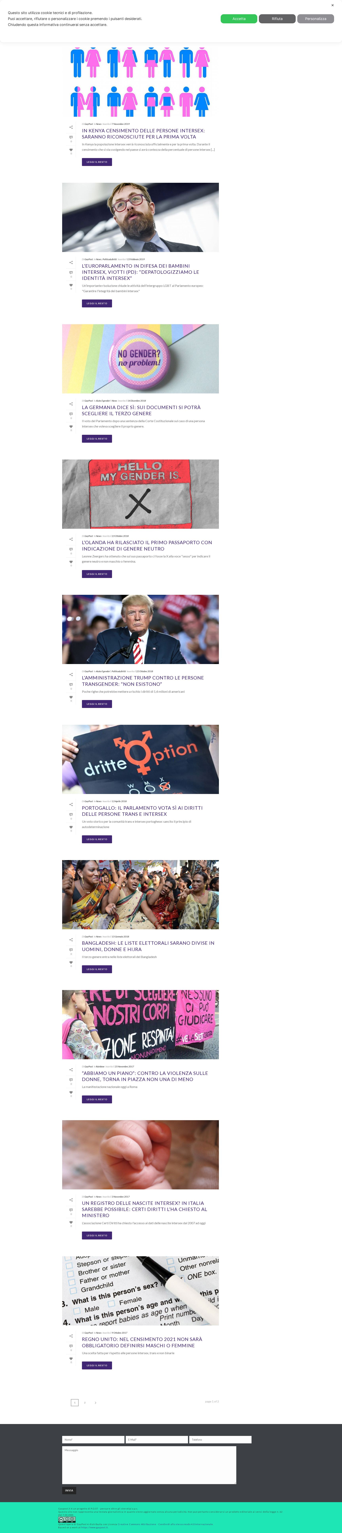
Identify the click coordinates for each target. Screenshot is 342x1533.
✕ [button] (332, 5)
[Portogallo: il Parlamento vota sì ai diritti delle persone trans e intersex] (140, 759)
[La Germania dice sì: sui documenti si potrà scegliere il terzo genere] (140, 358)
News (99, 123)
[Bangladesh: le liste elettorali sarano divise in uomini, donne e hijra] (140, 894)
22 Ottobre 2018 (144, 671)
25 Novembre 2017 (124, 1066)
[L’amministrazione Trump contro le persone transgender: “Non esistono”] (140, 629)
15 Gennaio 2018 (120, 936)
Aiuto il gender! (103, 400)
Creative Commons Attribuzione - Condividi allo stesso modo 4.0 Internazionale (165, 1524)
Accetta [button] (239, 19)
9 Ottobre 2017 (119, 1332)
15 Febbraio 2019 (136, 259)
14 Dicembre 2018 (136, 400)
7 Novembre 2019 (121, 123)
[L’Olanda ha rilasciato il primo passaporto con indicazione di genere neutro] (140, 494)
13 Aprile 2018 (119, 801)
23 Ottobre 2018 (120, 535)
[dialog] (171, 21)
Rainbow (100, 1066)
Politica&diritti (110, 259)
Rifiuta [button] (277, 19)
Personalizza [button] (315, 19)
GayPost (89, 123)
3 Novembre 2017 (121, 1196)
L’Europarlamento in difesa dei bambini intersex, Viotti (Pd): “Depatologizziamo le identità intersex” (140, 272)
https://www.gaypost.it (94, 1527)
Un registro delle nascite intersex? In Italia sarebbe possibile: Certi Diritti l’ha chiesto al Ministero (144, 1209)
